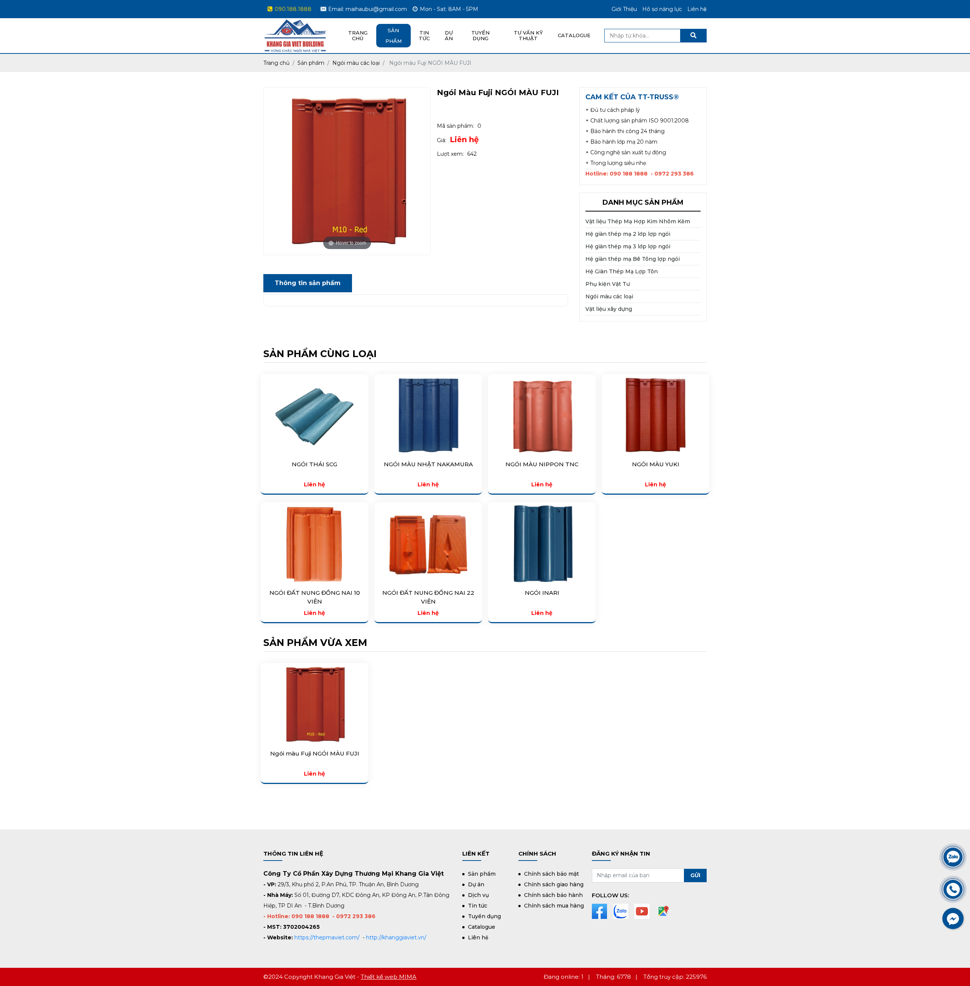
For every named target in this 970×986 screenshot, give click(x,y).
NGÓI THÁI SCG (314, 464)
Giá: (441, 140)
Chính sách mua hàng (554, 905)
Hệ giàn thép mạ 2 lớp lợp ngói (627, 233)
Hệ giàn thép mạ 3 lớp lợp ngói (627, 246)
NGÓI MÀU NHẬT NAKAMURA (428, 464)
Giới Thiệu (624, 9)
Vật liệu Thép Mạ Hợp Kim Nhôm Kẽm (637, 221)
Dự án (449, 36)
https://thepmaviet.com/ (327, 937)
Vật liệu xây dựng (608, 309)
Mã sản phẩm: (455, 125)
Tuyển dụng (480, 36)
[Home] (295, 23)
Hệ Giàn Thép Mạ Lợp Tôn (621, 271)
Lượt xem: (450, 153)
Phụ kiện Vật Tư (607, 284)
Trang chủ (358, 36)
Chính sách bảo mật (551, 873)
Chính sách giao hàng (554, 884)
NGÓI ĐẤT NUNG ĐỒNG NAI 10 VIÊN (314, 597)
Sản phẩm (482, 873)
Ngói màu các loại (609, 296)
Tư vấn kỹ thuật (528, 36)
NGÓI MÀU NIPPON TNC (542, 464)
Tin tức (477, 905)
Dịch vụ (478, 895)
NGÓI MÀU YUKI (655, 464)
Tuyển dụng (484, 916)
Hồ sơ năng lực (662, 9)
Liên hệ (464, 139)
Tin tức (424, 36)
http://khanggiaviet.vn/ (396, 937)
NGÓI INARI (542, 592)
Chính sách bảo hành (553, 895)
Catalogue (574, 35)
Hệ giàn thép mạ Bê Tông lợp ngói (632, 259)
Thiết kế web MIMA (388, 976)
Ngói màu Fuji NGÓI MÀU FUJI (314, 753)
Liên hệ (697, 9)
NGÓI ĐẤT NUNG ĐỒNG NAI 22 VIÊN (428, 597)
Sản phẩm (393, 35)
